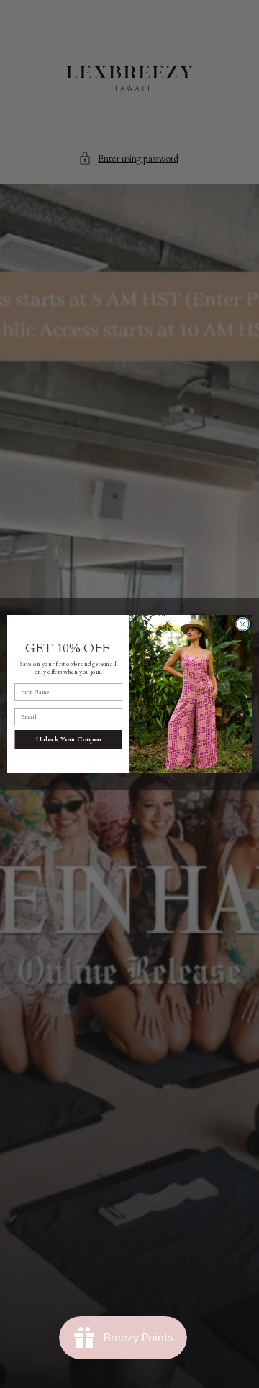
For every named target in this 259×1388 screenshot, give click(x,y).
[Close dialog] (243, 624)
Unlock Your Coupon (68, 739)
